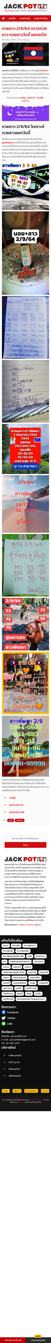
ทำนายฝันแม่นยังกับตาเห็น (13, 956)
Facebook (13, 1012)
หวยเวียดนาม (8, 993)
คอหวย (5, 945)
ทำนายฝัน (16, 945)
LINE (9, 1024)
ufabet (22, 924)
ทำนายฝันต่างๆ (30, 945)
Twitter (11, 1018)
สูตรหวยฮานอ (16, 805)
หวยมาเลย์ (44, 972)
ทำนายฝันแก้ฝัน (23, 951)
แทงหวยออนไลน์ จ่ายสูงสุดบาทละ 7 (31, 999)
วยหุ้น (29, 956)
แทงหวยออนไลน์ (38, 1340)
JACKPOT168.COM (37, 1100)
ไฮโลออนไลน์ (14, 1069)
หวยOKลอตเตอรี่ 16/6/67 (20, 961)
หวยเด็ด (19, 988)
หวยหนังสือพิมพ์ (19, 983)
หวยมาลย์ (32, 972)
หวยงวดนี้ (17, 967)
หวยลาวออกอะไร (19, 977)
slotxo (30, 924)
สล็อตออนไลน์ (15, 1075)
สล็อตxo (17, 1091)
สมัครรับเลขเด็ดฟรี (12, 1340)
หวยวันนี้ (6, 983)
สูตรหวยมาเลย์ (16, 812)
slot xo (45, 1091)
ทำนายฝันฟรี (8, 951)
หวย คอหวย (38, 961)
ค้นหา (25, 845)
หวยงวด (6, 967)
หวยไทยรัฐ (25, 18)
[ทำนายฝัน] (25, 113)
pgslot (38, 924)
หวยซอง (27, 967)
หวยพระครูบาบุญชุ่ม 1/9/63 (14, 972)
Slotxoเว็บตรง (31, 1091)
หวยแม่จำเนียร (41, 18)
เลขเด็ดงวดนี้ (8, 999)
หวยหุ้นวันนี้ (43, 983)
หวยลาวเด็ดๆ (35, 977)
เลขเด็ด (12, 18)
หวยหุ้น (32, 983)
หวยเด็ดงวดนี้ (31, 988)
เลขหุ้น (12, 797)
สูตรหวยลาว (8, 142)
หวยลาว (44, 70)
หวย (10, 820)
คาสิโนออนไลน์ (15, 1055)
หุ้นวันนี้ (20, 993)
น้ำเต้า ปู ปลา (14, 1062)
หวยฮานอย (7, 988)
